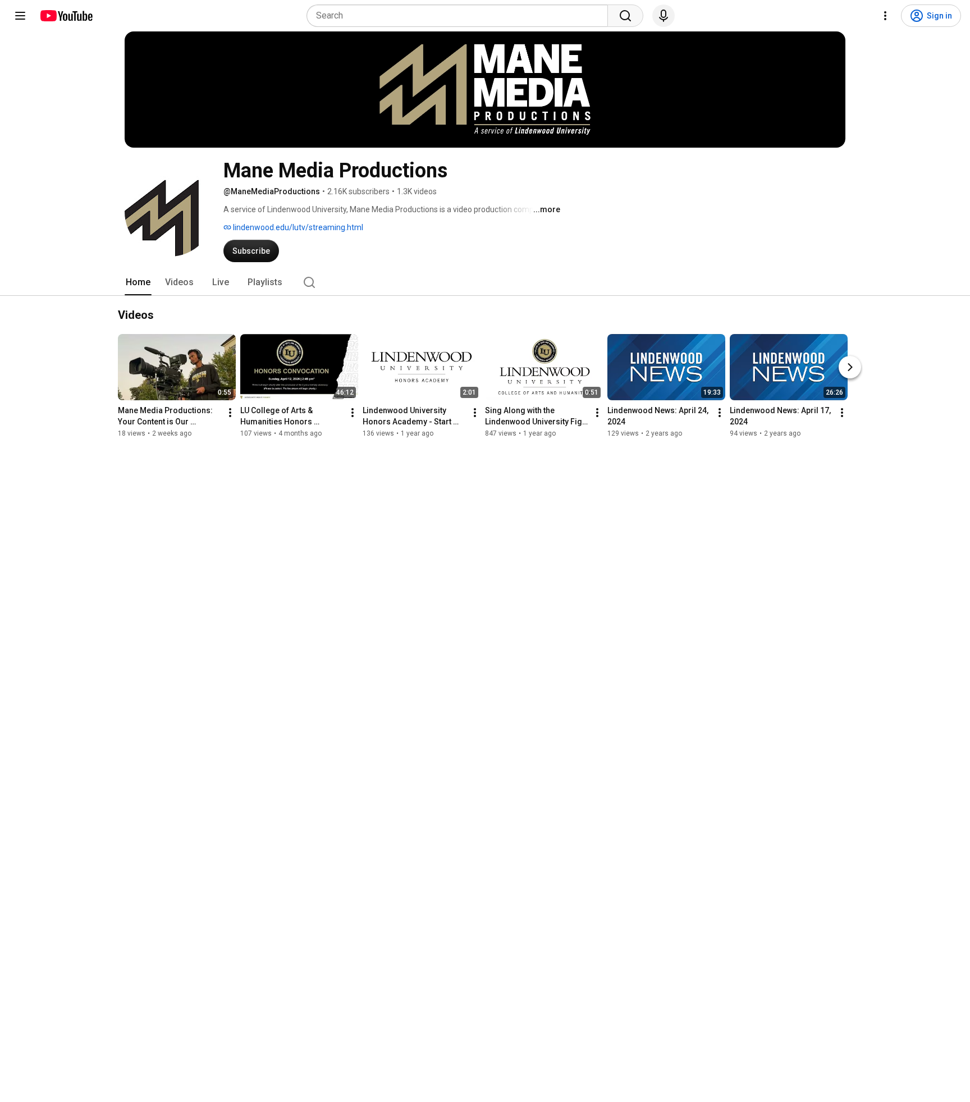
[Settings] (885, 15)
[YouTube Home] (65, 15)
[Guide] (20, 15)
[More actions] (230, 412)
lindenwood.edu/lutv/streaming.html (297, 227)
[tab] (138, 282)
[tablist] (485, 282)
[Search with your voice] (663, 15)
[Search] (625, 15)
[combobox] (460, 15)
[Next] (850, 367)
